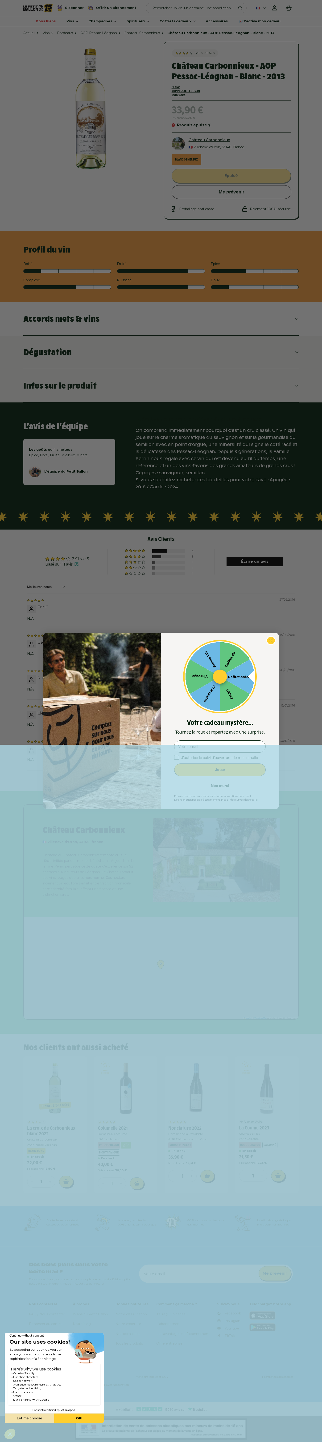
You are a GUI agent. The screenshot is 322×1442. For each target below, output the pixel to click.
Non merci (220, 785)
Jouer (220, 769)
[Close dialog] (271, 640)
